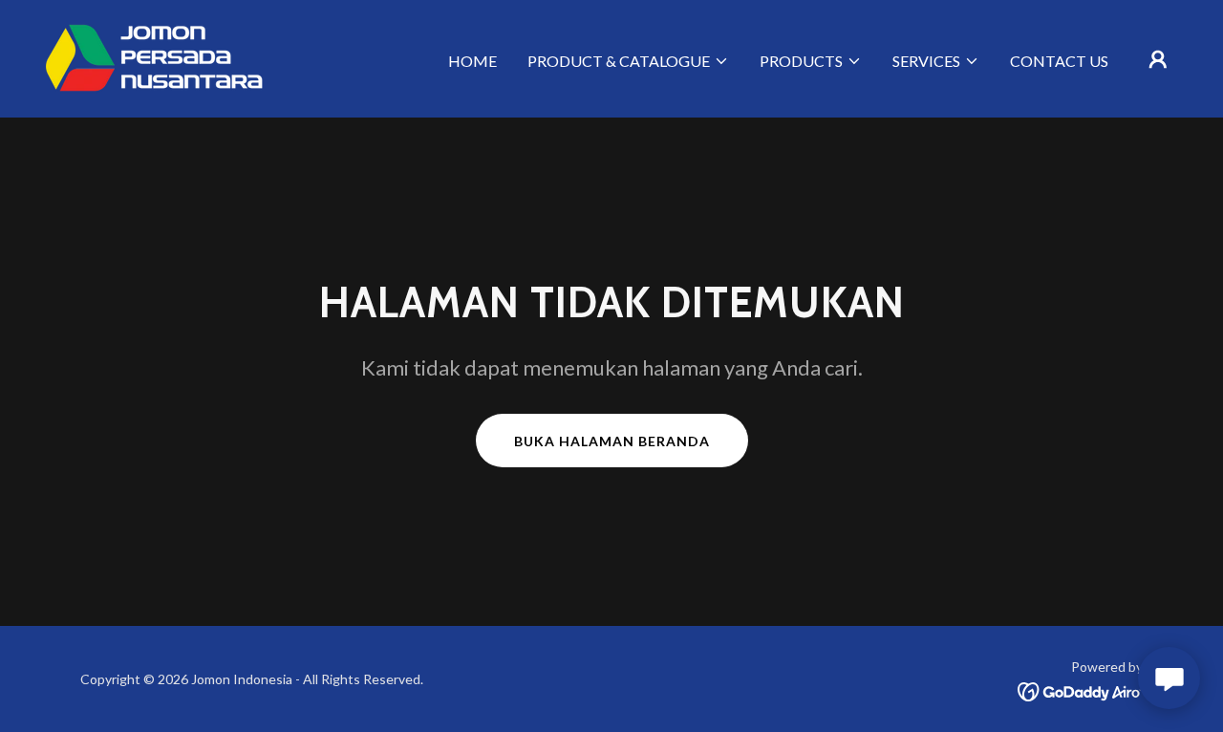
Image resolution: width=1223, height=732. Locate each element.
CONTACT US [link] (1059, 61)
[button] (628, 61)
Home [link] (472, 61)
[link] (154, 57)
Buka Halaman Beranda (612, 441)
